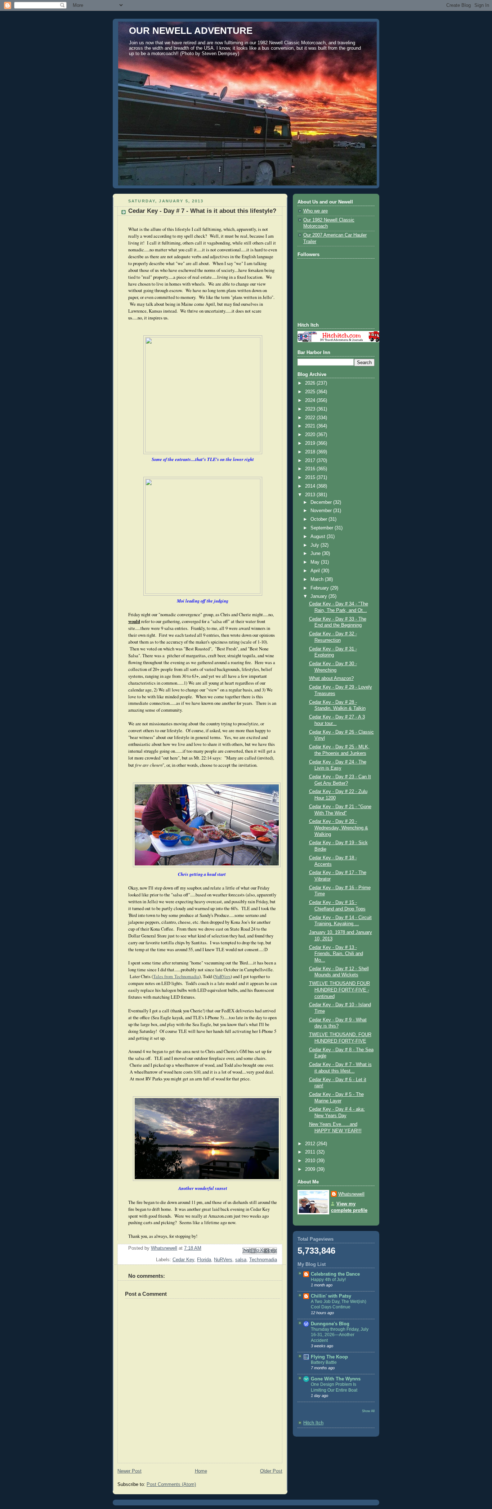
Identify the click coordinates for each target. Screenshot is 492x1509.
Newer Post (129, 1471)
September (322, 527)
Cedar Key (183, 1259)
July (315, 545)
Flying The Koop (329, 1357)
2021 (311, 426)
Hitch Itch (313, 1422)
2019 (311, 443)
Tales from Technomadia (176, 976)
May (315, 562)
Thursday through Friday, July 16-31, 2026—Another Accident (339, 1335)
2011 (311, 1152)
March (317, 579)
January (319, 596)
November (321, 510)
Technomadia (263, 1259)
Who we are (315, 211)
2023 (311, 409)
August (318, 536)
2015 (311, 477)
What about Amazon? (331, 678)
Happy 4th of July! (328, 1279)
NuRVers (222, 976)
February (320, 588)
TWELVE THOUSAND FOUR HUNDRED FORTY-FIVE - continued (339, 990)
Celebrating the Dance (335, 1274)
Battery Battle (324, 1362)
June (316, 553)
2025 (311, 391)
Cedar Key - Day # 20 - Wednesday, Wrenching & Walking (338, 828)
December (321, 502)
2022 (311, 417)
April (315, 570)
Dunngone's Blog (330, 1323)
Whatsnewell (351, 1194)
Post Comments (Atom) (171, 1484)
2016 (311, 468)
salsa (240, 1259)
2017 (311, 460)
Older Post (271, 1471)
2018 (311, 452)
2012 (311, 1143)
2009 (311, 1169)
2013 (311, 494)
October (319, 519)
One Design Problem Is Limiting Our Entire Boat (334, 1387)
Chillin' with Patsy (331, 1296)
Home (201, 1471)
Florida (204, 1259)
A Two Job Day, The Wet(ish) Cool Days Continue (338, 1304)
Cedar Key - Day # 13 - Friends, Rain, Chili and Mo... (336, 954)
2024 (311, 400)
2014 (311, 486)
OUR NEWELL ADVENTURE (190, 30)
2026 (311, 383)
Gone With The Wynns (336, 1379)
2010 (311, 1160)
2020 (311, 434)
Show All (368, 1411)
